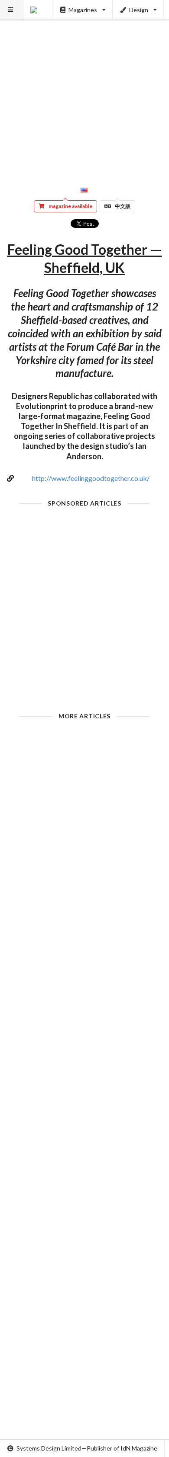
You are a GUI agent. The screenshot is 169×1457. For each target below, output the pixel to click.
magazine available (70, 206)
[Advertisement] (84, 84)
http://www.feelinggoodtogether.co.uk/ (91, 478)
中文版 (122, 206)
